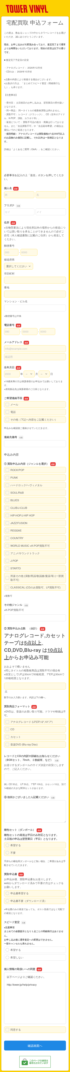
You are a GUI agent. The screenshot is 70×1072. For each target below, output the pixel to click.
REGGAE (16, 530)
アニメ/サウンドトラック (25, 553)
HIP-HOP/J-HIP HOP (22, 515)
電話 (13, 412)
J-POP (14, 561)
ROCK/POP (17, 470)
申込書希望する (19, 893)
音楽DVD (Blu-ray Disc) (24, 744)
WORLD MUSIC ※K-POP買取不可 (30, 545)
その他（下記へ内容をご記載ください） (33, 419)
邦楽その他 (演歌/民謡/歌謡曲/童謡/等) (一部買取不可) (37, 578)
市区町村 (9, 273)
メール (14, 404)
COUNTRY (16, 538)
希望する (15, 845)
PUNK (14, 477)
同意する (15, 1029)
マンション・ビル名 (16, 301)
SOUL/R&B (17, 492)
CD (12, 729)
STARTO (15, 568)
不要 (13, 852)
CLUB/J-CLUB (18, 508)
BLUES (14, 500)
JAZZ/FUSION (18, 523)
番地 (6, 287)
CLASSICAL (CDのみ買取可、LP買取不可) (35, 587)
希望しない (16, 957)
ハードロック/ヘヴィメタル (26, 485)
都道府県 (9, 259)
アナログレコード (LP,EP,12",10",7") (31, 722)
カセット (15, 737)
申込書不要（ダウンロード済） (28, 901)
